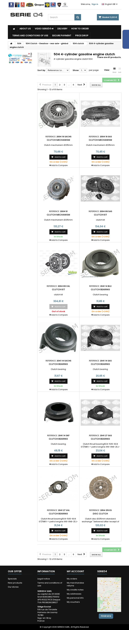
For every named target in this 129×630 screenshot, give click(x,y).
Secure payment (61, 35)
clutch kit (100, 214)
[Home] (13, 28)
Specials (12, 578)
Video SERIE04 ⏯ (44, 28)
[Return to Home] (11, 43)
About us (25, 28)
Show (76, 70)
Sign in (95, 4)
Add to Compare (59, 165)
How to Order (80, 28)
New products (15, 582)
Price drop (81, 35)
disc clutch (100, 513)
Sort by (41, 70)
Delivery (62, 28)
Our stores (13, 586)
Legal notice (43, 578)
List (119, 72)
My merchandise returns (75, 584)
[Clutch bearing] (100, 263)
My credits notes (75, 589)
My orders (72, 578)
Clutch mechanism (58, 140)
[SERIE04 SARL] (26, 14)
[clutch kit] (100, 188)
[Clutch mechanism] (58, 113)
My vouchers (73, 601)
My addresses (74, 593)
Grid (114, 72)
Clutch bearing (100, 289)
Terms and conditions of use (30, 35)
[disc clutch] (100, 487)
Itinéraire (106, 615)
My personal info (75, 597)
